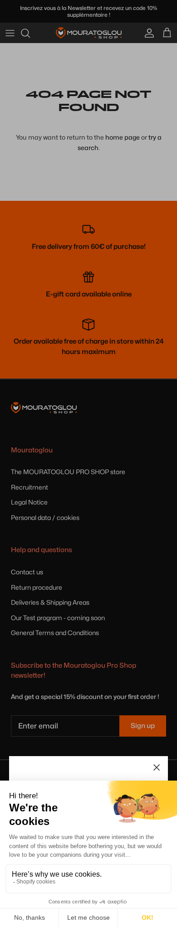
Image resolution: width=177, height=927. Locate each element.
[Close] (157, 767)
